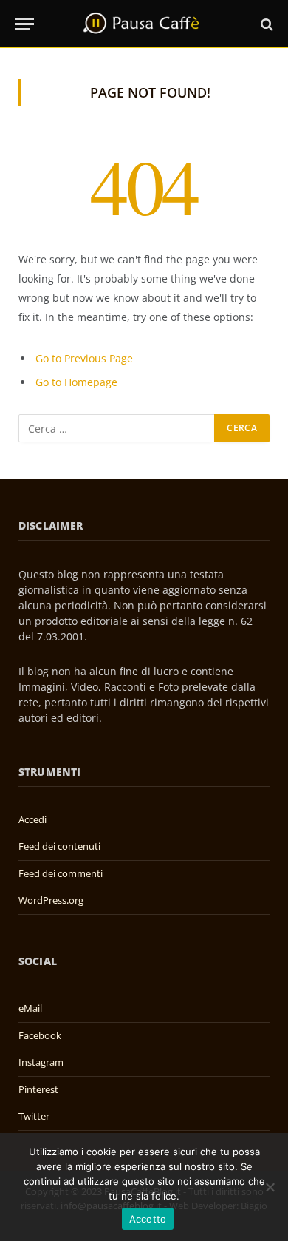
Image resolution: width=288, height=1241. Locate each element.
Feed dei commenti (60, 873)
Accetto (148, 1219)
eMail (30, 1008)
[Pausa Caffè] (144, 24)
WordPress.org (50, 900)
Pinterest (38, 1089)
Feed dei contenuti (59, 846)
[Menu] (24, 24)
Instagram (41, 1062)
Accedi (32, 819)
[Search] (265, 24)
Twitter (33, 1116)
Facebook (39, 1035)
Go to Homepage (76, 382)
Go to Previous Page (84, 358)
